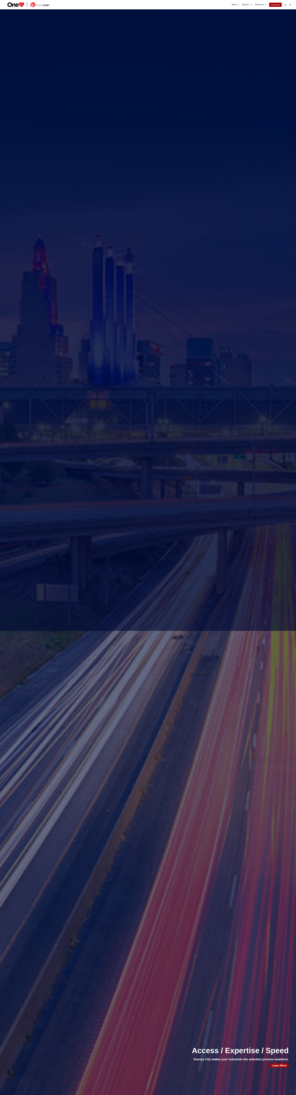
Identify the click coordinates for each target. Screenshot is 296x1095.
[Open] (285, 4)
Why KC (245, 5)
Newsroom (259, 5)
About (234, 5)
